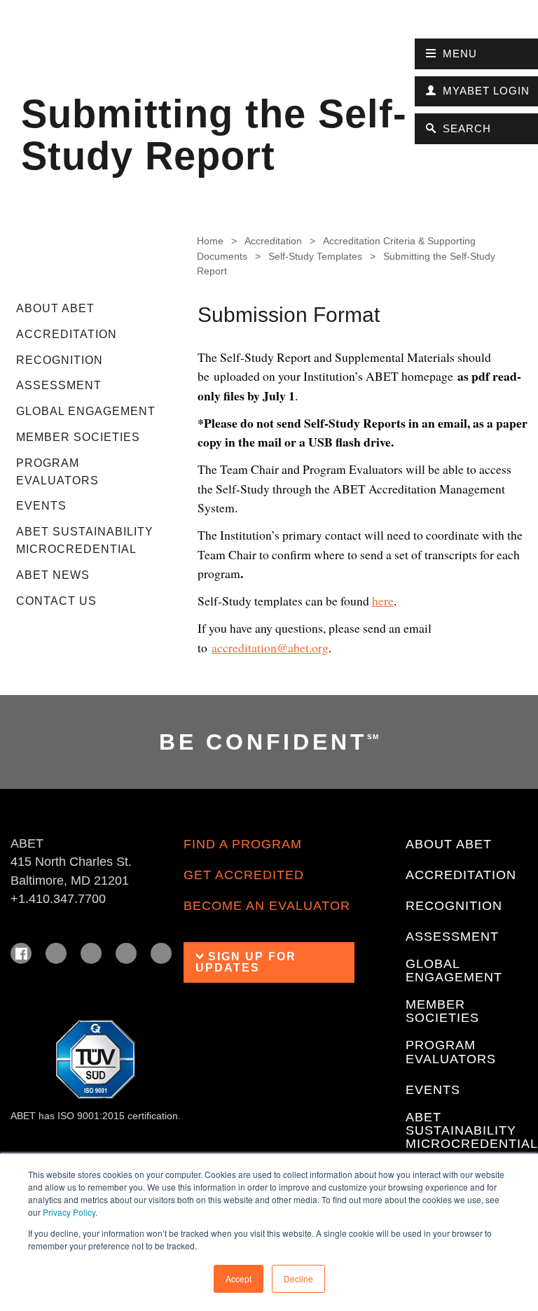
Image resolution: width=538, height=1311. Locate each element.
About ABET (55, 308)
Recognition (59, 360)
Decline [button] (298, 1278)
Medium (126, 953)
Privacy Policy (69, 1212)
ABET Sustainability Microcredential (84, 540)
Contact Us (56, 601)
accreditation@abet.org (270, 647)
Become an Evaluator (267, 906)
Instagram (91, 953)
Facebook (21, 953)
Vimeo (161, 953)
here (383, 600)
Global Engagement (86, 411)
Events (41, 506)
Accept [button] (238, 1278)
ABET (40, 44)
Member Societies (78, 437)
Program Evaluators (57, 471)
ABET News (53, 575)
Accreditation (66, 334)
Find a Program (243, 844)
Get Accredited (244, 875)
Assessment (59, 385)
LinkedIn (56, 953)
